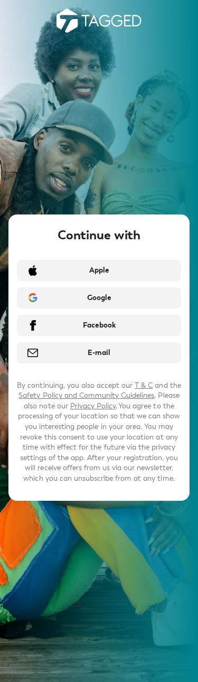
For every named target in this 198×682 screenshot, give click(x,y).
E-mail (99, 352)
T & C (144, 385)
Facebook (99, 325)
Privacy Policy (93, 405)
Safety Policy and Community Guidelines (86, 395)
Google (99, 297)
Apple (99, 270)
